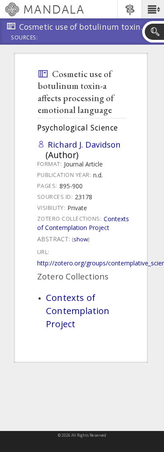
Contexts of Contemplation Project (83, 223)
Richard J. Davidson (84, 144)
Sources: (24, 38)
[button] (153, 9)
